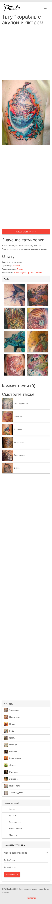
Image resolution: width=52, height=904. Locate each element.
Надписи (13, 744)
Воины (17, 468)
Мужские (13, 772)
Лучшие (12, 815)
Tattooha (11, 7)
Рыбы (16, 272)
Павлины (18, 429)
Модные (13, 835)
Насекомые (14, 717)
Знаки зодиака (21, 403)
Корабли (38, 272)
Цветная (16, 265)
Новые (12, 809)
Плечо (20, 269)
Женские (13, 779)
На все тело (14, 786)
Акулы (23, 272)
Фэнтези (13, 751)
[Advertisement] (26, 53)
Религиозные (15, 758)
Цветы (12, 737)
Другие (30, 272)
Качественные (15, 828)
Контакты (31, 898)
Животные (14, 710)
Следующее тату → (26, 232)
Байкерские (19, 455)
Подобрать (12, 874)
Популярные (15, 822)
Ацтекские (19, 442)
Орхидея (18, 416)
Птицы (12, 724)
